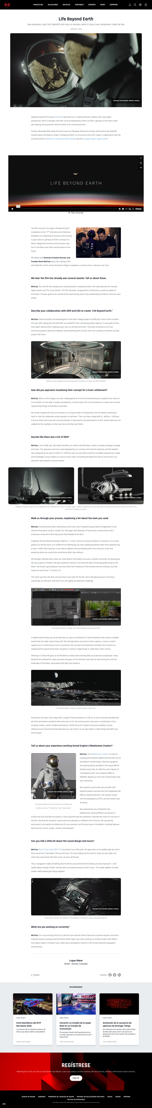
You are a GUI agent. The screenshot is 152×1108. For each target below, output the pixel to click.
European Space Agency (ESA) (95, 139)
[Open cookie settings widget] (4, 1104)
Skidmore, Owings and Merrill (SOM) (61, 139)
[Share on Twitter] (114, 975)
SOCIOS (118, 1097)
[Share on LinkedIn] (119, 975)
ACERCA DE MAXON (28, 1097)
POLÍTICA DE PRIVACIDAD (76, 1100)
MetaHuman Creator (99, 754)
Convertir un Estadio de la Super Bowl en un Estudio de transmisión (75, 1025)
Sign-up (76, 1078)
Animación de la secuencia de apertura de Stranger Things (117, 1024)
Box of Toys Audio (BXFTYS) (50, 849)
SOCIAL (110, 1097)
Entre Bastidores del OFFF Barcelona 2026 (28, 1024)
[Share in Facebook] (110, 975)
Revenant (58, 117)
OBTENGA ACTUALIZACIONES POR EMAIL (91, 1097)
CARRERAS (41, 1097)
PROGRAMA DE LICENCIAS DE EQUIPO (61, 1097)
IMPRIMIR (127, 1097)
